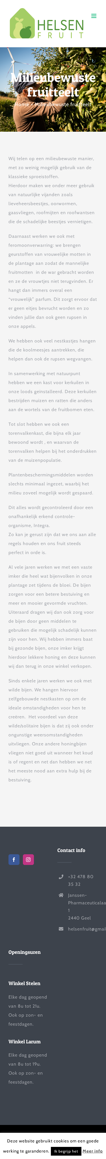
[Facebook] (14, 859)
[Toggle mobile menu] (94, 16)
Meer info (93, 1151)
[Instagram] (28, 859)
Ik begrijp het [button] (66, 1151)
